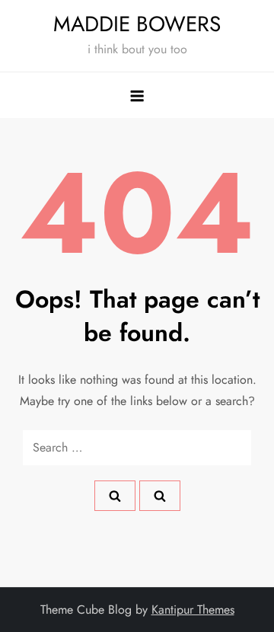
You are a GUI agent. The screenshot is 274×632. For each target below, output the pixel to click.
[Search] (114, 495)
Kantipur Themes (192, 609)
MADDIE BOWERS (137, 24)
